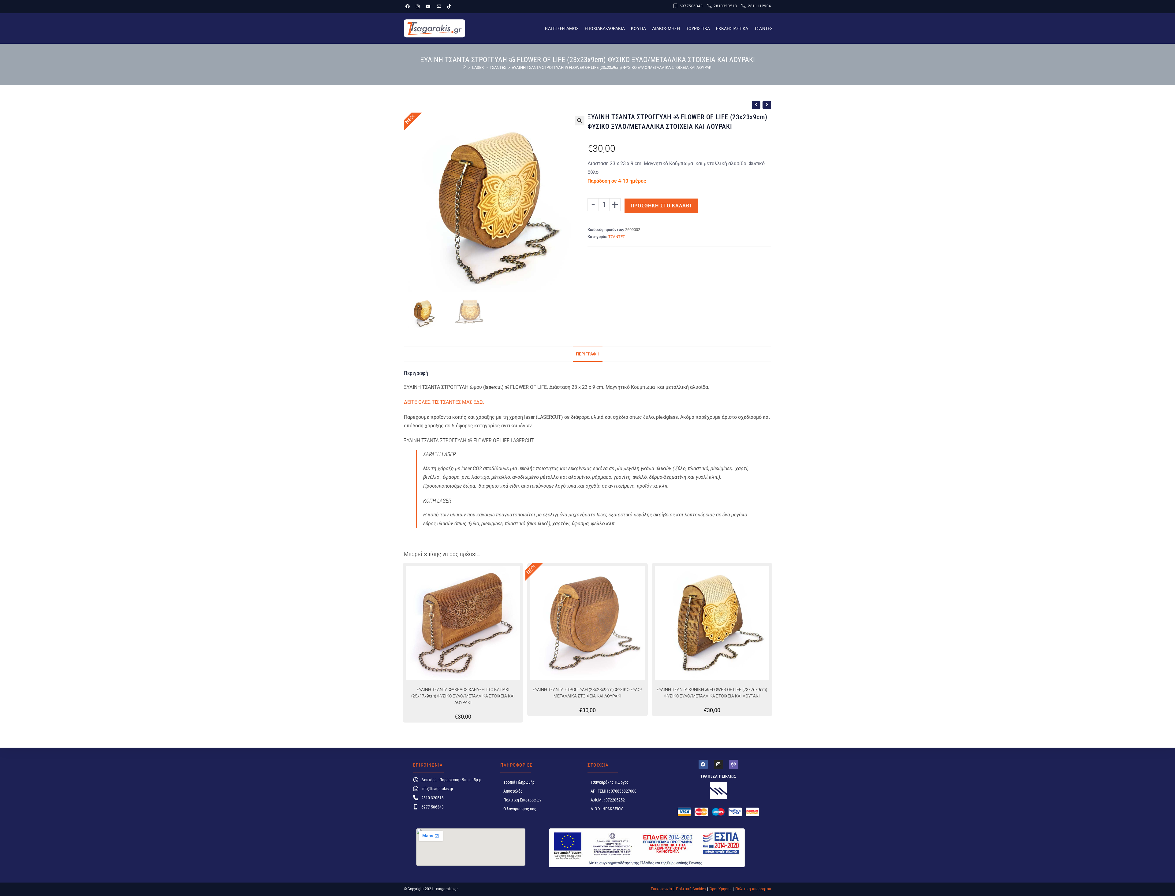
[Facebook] (703, 764)
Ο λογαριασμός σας (519, 808)
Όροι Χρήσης (720, 889)
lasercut (493, 387)
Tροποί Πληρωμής (519, 782)
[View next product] (767, 105)
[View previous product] (756, 105)
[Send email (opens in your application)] (439, 6)
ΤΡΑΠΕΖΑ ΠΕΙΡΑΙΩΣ (718, 776)
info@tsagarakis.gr (437, 788)
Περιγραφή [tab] (587, 354)
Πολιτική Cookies (691, 889)
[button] (579, 120)
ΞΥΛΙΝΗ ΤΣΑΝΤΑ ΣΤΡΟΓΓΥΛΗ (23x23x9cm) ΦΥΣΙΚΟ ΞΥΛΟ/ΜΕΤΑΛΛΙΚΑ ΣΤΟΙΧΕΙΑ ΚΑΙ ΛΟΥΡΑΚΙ (587, 692)
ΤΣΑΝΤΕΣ (616, 236)
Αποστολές (513, 791)
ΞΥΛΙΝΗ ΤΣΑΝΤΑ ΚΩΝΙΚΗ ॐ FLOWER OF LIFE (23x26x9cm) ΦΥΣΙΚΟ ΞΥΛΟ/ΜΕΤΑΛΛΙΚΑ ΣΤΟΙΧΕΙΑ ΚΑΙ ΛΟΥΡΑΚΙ (711, 692)
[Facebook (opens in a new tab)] (409, 6)
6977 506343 (432, 807)
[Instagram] (718, 764)
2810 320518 (432, 797)
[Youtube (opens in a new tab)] (428, 6)
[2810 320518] (415, 797)
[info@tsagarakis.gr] (415, 788)
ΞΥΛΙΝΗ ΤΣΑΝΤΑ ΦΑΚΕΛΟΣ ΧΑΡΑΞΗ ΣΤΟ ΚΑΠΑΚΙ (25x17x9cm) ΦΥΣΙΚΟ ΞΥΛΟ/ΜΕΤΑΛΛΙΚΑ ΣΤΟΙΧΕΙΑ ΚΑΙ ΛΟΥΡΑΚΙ (463, 696)
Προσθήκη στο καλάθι (661, 206)
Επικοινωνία (661, 889)
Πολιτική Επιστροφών (522, 799)
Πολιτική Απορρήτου (753, 889)
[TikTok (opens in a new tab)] (449, 6)
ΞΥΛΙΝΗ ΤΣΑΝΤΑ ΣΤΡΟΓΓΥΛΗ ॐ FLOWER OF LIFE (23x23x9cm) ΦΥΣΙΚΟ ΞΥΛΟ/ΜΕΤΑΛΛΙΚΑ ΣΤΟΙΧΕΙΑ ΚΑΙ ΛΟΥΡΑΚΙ (612, 67)
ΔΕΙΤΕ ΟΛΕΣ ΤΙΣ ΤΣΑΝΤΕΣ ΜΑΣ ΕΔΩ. (444, 402)
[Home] (464, 67)
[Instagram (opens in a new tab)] (418, 6)
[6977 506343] (415, 806)
